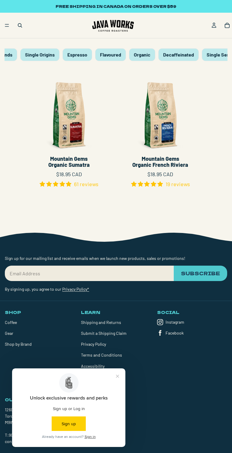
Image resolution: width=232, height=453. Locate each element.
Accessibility (93, 366)
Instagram (175, 322)
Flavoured (110, 54)
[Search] (20, 25)
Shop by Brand (18, 344)
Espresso (77, 54)
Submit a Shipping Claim (104, 333)
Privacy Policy (93, 344)
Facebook (175, 332)
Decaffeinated (178, 54)
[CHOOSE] (97, 143)
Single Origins (40, 54)
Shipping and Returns (101, 322)
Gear (9, 333)
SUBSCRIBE (200, 273)
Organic (142, 54)
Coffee (11, 322)
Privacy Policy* (75, 289)
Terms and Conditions (101, 355)
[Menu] (7, 25)
